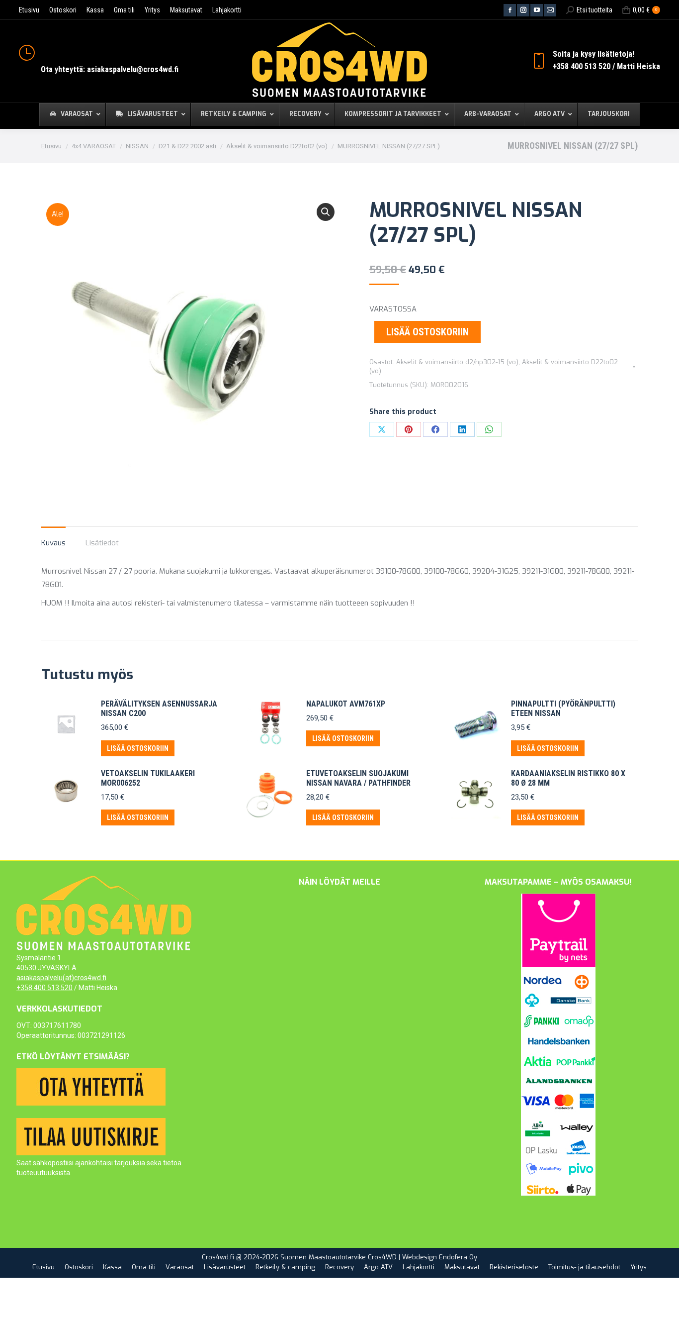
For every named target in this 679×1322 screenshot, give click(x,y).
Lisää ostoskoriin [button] (138, 748)
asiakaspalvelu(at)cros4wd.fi (61, 978)
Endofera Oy (458, 1257)
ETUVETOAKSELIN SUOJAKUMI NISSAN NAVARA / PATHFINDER (358, 778)
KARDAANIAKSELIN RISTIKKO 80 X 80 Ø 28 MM (568, 778)
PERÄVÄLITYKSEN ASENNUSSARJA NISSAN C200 (159, 708)
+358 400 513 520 (44, 988)
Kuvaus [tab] (53, 543)
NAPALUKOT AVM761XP (345, 704)
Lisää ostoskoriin (427, 332)
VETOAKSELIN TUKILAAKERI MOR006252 (148, 778)
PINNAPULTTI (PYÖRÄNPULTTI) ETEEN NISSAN (563, 708)
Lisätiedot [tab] (102, 543)
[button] (326, 212)
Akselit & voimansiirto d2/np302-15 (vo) (457, 362)
